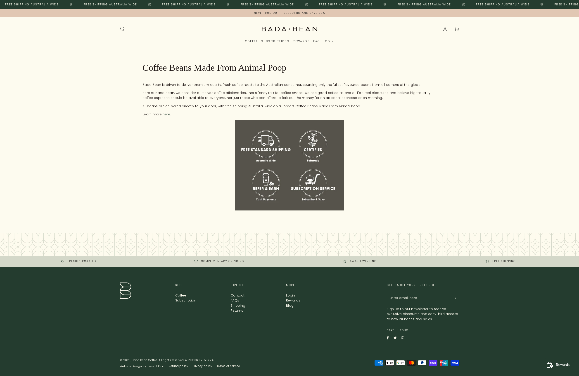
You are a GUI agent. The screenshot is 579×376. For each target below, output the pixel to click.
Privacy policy (202, 366)
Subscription (185, 300)
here (166, 114)
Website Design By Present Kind (142, 366)
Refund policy (178, 366)
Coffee (180, 295)
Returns (237, 310)
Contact (237, 295)
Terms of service (228, 366)
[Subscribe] (453, 298)
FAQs (235, 300)
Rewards (293, 300)
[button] (122, 29)
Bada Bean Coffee (144, 360)
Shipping (238, 305)
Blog (290, 305)
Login (290, 295)
